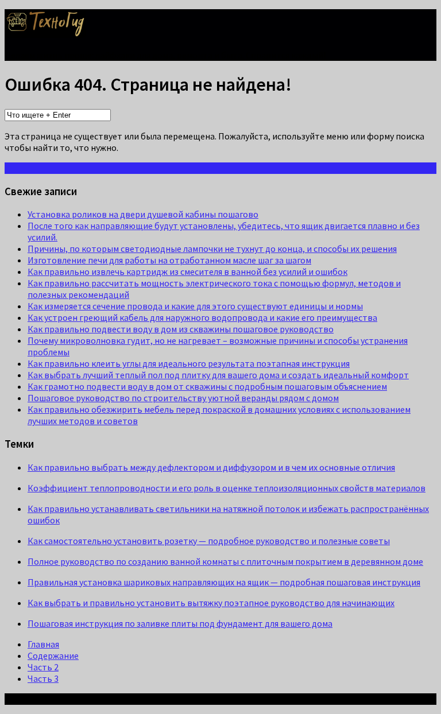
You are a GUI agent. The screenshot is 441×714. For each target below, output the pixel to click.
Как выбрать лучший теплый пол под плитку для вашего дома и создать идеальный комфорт (218, 375)
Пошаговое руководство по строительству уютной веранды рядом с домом (183, 397)
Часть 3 (43, 678)
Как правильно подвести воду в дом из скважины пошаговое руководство (181, 329)
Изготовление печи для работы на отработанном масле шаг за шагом (169, 260)
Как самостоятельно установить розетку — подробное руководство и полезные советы (209, 540)
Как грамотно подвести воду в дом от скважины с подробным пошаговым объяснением (207, 386)
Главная (43, 644)
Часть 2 (43, 667)
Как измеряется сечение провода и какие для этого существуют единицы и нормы (195, 306)
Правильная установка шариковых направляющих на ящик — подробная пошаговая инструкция (224, 582)
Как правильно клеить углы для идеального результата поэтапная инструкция (189, 363)
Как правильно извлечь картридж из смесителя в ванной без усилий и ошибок (187, 271)
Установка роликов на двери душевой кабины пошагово (143, 214)
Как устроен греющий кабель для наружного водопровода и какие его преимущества (202, 317)
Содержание (53, 655)
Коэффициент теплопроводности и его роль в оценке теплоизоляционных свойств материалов (226, 488)
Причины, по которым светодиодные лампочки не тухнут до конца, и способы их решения (212, 248)
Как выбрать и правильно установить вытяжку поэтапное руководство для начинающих (211, 602)
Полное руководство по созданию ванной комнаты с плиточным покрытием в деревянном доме (225, 561)
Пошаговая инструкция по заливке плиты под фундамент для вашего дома (180, 623)
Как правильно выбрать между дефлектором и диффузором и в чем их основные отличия (211, 467)
